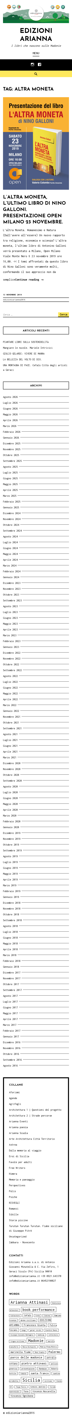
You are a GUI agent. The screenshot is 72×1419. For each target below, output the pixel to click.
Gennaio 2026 (11, 437)
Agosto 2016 (10, 1065)
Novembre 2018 (11, 908)
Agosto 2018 (10, 926)
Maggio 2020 (10, 804)
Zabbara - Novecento (21, 1242)
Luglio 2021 (10, 740)
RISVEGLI (14, 1202)
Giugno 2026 (10, 408)
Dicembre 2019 (11, 833)
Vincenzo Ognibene (22, 1395)
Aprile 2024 (10, 559)
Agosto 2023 (10, 606)
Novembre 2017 (11, 978)
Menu (36, 53)
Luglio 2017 (10, 1001)
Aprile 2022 (10, 699)
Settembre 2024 (12, 530)
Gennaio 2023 (11, 647)
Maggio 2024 (10, 554)
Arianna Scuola (18, 1133)
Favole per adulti (20, 1162)
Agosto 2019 (10, 856)
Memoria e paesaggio (21, 1179)
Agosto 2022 (10, 676)
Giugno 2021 (10, 745)
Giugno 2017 (10, 1007)
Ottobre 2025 (11, 455)
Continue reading (29, 280)
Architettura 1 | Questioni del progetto (35, 1109)
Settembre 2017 (12, 990)
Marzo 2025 (9, 495)
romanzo (23, 1373)
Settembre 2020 (12, 780)
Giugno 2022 (10, 687)
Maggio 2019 (10, 873)
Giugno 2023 (10, 617)
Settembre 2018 (12, 920)
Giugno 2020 (10, 798)
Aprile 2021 (10, 751)
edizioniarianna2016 (14, 300)
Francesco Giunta (34, 1325)
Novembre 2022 (11, 658)
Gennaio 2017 (11, 1036)
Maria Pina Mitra (48, 1347)
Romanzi (13, 1208)
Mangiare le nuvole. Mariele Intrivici (28, 347)
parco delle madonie (26, 1357)
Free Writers (17, 1167)
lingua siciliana (17, 1341)
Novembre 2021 (11, 716)
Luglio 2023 (10, 612)
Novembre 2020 (11, 769)
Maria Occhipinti (29, 1347)
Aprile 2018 (10, 949)
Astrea (13, 1144)
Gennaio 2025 (11, 507)
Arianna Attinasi (29, 1302)
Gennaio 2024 (11, 577)
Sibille (13, 1214)
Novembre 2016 (11, 1048)
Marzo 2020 (9, 815)
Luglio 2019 (10, 862)
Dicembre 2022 (11, 652)
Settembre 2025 (12, 460)
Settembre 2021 (12, 728)
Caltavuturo (15, 1316)
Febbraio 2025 (11, 501)
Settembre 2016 (12, 1059)
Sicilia (31, 1380)
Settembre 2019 (12, 850)
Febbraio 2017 (11, 1030)
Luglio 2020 (10, 792)
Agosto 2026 (10, 397)
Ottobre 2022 (11, 664)
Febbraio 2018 (11, 961)
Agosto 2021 (10, 734)
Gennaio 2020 (11, 827)
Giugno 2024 (10, 548)
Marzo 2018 (9, 955)
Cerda (37, 1316)
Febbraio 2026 (11, 431)
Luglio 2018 (10, 931)
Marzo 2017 (9, 1024)
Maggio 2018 (10, 943)
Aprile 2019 (10, 879)
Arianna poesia (18, 1127)
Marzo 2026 (9, 426)
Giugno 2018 (10, 937)
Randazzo (43, 1369)
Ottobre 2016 (11, 1054)
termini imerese (37, 1387)
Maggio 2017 (10, 1013)
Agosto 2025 (10, 466)
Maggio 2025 (10, 484)
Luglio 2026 (10, 402)
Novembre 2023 (11, 588)
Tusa (25, 1391)
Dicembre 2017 (11, 972)
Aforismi (14, 1092)
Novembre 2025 (11, 449)
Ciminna (47, 1316)
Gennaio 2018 (11, 966)
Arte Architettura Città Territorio (32, 1138)
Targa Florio (21, 1387)
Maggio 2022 (10, 693)
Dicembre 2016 (11, 1042)
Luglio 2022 (10, 681)
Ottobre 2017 (11, 984)
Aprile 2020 (10, 809)
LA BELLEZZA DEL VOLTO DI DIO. (22, 359)
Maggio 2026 (10, 414)
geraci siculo (35, 1330)
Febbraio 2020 (11, 821)
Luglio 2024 (10, 542)
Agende (13, 1098)
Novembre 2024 (11, 519)
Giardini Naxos (51, 1330)
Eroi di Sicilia (19, 1156)
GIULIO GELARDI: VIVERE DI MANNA (24, 353)
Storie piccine (18, 1220)
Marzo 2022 (9, 705)
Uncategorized (17, 1236)
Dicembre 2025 (11, 443)
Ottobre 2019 (11, 844)
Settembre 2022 (12, 670)
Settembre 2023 (12, 600)
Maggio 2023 (10, 623)
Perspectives (17, 1185)
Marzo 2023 (9, 635)
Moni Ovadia (39, 1352)
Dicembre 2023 (11, 583)
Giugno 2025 (10, 478)
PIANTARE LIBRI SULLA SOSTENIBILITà (26, 342)
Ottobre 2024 (11, 524)
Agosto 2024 (10, 536)
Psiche (13, 1197)
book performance (39, 1310)
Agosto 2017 (10, 995)
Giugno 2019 (10, 867)
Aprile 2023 (10, 629)
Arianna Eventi (18, 1121)
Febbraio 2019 (11, 891)
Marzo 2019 (9, 885)
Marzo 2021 (9, 757)
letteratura (53, 1335)
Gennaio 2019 (11, 897)
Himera (13, 1173)
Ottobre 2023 (11, 594)
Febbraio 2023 (11, 641)
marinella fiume (21, 1352)
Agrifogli (15, 1104)
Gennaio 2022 (11, 711)
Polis (12, 1191)
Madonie (36, 1340)
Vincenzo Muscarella (43, 1391)
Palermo (54, 1352)
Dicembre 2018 (11, 902)
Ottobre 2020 (11, 774)
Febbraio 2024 (11, 571)
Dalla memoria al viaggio (25, 1150)
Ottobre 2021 (11, 722)
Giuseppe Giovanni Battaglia (22, 1335)
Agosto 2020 (10, 786)
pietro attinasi (34, 1363)
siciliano (48, 1381)
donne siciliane (27, 1320)
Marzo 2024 (9, 565)
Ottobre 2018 (11, 914)
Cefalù (27, 1315)
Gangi (24, 1330)
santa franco (40, 1373)
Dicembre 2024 (11, 513)
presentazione (27, 1369)
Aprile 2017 (10, 1019)
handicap (41, 1335)
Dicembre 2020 (11, 763)
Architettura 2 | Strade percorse (30, 1115)
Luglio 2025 (10, 472)
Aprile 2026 (10, 420)
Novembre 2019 (11, 838)
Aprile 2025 (10, 490)
